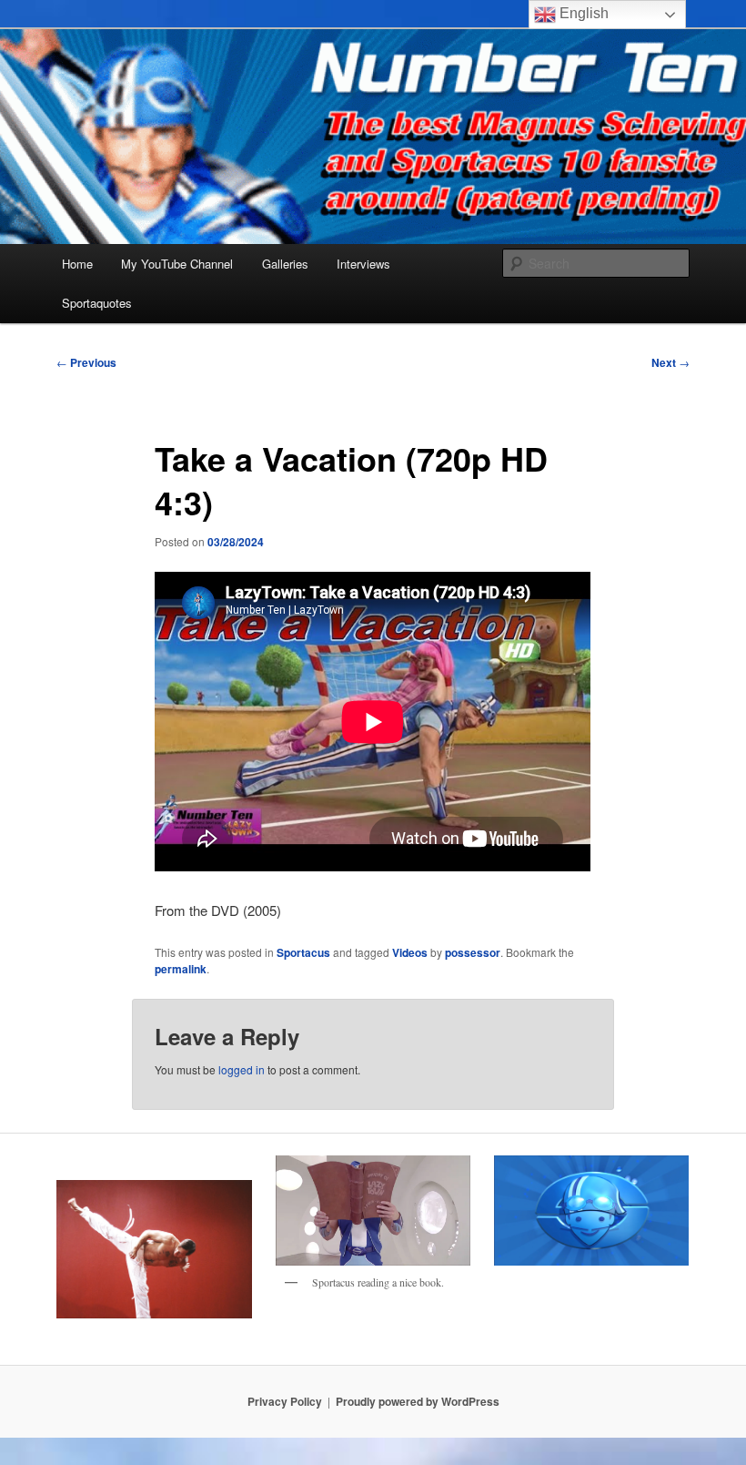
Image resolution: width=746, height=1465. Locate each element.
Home (77, 263)
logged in (241, 1069)
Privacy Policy (284, 1401)
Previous (86, 362)
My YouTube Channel (177, 263)
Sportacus (303, 952)
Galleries (285, 263)
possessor (472, 952)
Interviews (363, 263)
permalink (181, 969)
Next (670, 362)
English (582, 13)
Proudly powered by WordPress (417, 1401)
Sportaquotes (97, 302)
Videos (410, 952)
